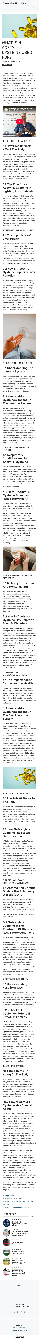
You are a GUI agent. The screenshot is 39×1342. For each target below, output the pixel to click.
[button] (28, 8)
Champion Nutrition (14, 3)
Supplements (7, 64)
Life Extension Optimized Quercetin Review (19, 1223)
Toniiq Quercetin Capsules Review (18, 1243)
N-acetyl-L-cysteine (13, 1199)
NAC (23, 1199)
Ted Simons (5, 62)
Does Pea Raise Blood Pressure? (17, 1207)
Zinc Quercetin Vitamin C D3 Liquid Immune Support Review (20, 1233)
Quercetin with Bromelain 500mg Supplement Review (19, 1262)
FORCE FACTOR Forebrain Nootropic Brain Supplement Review (19, 1272)
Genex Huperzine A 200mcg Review (18, 1252)
